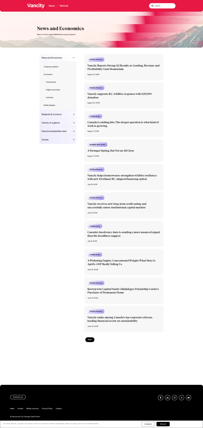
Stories (20, 408)
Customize (148, 424)
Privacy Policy (47, 408)
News (12, 408)
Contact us (18, 397)
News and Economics (52, 57)
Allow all (163, 424)
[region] (101, 424)
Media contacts (32, 408)
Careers (59, 408)
